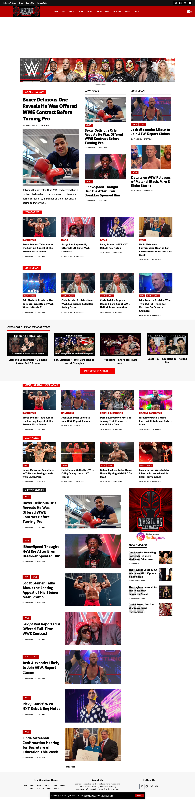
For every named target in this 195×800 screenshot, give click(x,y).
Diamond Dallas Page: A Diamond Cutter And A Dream (28, 361)
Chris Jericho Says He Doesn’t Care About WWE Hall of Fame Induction (115, 304)
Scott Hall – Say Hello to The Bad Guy (167, 360)
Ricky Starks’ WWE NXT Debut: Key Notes (114, 246)
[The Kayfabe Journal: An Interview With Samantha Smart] (165, 592)
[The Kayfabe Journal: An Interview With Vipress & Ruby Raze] (165, 574)
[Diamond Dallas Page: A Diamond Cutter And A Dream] (27, 344)
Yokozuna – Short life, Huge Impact (120, 361)
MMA (26, 465)
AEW (135, 124)
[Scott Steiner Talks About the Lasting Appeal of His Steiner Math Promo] (39, 227)
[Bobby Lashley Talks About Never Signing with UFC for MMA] (117, 452)
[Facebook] (180, 3)
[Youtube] (190, 3)
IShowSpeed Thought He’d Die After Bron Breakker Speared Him (102, 191)
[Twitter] (151, 786)
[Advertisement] (97, 36)
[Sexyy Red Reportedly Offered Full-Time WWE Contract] (78, 227)
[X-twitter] (185, 3)
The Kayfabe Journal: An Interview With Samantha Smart (143, 591)
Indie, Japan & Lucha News (41, 385)
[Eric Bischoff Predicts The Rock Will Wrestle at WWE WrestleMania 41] (39, 283)
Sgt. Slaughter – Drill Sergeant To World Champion (74, 361)
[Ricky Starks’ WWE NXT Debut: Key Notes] (117, 227)
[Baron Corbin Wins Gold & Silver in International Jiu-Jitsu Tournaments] (156, 452)
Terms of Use (107, 795)
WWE (88, 125)
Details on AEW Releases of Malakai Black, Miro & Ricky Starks (151, 181)
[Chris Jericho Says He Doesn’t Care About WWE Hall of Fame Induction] (117, 283)
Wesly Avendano (138, 612)
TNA (142, 124)
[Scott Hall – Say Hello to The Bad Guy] (167, 344)
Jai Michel (30, 125)
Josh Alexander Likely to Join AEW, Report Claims (150, 132)
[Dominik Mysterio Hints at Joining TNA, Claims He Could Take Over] (117, 400)
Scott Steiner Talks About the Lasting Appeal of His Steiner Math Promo (38, 248)
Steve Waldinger (138, 580)
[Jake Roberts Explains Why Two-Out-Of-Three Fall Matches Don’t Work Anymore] (156, 283)
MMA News (32, 437)
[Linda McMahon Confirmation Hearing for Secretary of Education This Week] (156, 227)
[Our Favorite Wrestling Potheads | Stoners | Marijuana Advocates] (165, 557)
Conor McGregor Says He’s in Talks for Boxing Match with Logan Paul (38, 474)
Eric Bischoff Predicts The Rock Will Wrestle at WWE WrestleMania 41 (38, 304)
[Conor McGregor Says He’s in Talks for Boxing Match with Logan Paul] (39, 452)
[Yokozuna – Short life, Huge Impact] (120, 344)
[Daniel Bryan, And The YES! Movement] (165, 609)
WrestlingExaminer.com (92, 789)
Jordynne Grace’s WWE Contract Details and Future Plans (155, 421)
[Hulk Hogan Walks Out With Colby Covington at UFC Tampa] (78, 452)
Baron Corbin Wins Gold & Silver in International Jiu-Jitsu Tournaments (154, 474)
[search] (182, 12)
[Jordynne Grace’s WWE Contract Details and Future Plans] (156, 400)
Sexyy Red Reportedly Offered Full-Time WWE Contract (75, 248)
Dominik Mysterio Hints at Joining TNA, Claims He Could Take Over (115, 421)
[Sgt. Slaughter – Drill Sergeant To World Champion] (74, 344)
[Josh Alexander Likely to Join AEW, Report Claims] (151, 109)
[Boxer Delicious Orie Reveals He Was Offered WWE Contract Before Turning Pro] (51, 157)
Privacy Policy (90, 795)
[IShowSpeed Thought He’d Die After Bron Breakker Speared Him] (105, 166)
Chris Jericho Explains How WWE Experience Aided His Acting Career (77, 304)
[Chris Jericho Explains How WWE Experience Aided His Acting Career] (78, 283)
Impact (104, 413)
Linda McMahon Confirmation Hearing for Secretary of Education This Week (41, 745)
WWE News (32, 212)
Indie (149, 295)
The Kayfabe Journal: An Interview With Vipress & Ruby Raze (143, 573)
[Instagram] (175, 3)
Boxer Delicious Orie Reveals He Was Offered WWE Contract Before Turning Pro (50, 109)
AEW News (31, 268)
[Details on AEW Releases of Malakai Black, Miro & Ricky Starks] (151, 157)
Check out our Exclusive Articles (28, 327)
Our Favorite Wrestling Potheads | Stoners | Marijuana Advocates (142, 556)
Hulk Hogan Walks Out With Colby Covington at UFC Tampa (77, 474)
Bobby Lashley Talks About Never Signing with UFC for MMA (116, 474)
